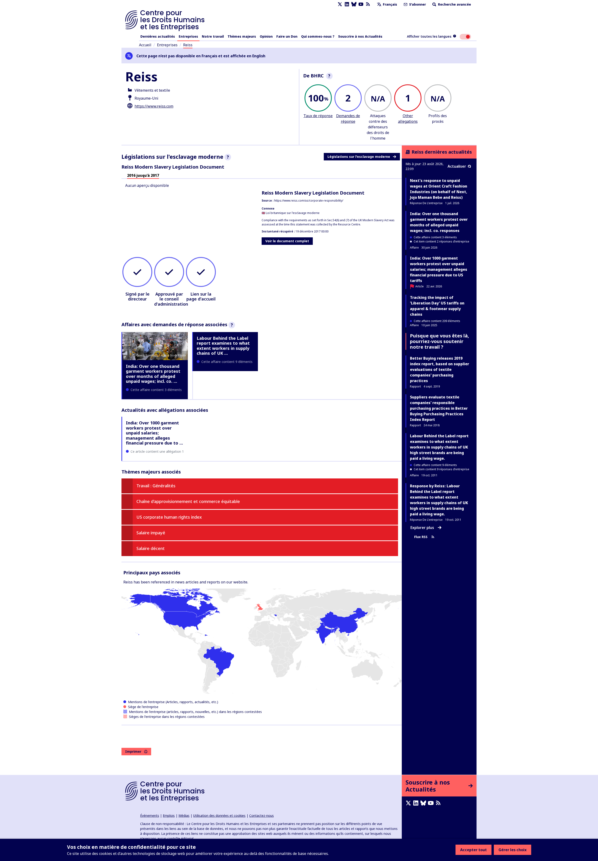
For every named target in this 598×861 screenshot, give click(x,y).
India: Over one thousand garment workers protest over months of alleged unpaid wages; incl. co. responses (439, 222)
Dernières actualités (157, 36)
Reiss (187, 44)
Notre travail (213, 36)
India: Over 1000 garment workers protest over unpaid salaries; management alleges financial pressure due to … (154, 433)
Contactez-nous (261, 815)
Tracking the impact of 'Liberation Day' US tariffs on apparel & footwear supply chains (437, 306)
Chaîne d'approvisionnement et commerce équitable (188, 501)
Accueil (145, 44)
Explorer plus (422, 527)
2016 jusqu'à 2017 (143, 175)
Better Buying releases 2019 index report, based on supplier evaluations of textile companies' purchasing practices (439, 369)
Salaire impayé (150, 532)
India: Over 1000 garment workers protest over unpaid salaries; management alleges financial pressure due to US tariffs (438, 269)
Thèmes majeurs (242, 36)
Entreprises (188, 36)
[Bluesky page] (354, 4)
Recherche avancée (454, 4)
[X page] (340, 4)
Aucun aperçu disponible (147, 185)
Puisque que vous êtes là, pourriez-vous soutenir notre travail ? (439, 341)
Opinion (266, 36)
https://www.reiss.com (154, 106)
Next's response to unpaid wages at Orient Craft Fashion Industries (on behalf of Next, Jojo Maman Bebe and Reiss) (438, 189)
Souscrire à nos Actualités (360, 36)
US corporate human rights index (169, 517)
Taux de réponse (318, 115)
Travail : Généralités (155, 485)
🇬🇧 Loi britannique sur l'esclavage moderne (291, 213)
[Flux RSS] (368, 4)
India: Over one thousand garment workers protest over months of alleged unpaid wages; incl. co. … (153, 373)
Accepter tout (473, 849)
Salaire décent (150, 548)
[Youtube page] (361, 4)
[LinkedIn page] (347, 4)
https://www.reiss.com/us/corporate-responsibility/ (308, 201)
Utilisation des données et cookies (219, 815)
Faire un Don (286, 36)
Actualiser (457, 166)
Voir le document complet (287, 241)
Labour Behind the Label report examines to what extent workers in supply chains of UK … (223, 345)
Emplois (169, 815)
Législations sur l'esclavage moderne (358, 156)
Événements (149, 815)
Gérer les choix (512, 849)
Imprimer (133, 751)
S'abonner (417, 4)
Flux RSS (420, 537)
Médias (183, 815)
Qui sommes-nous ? (318, 36)
